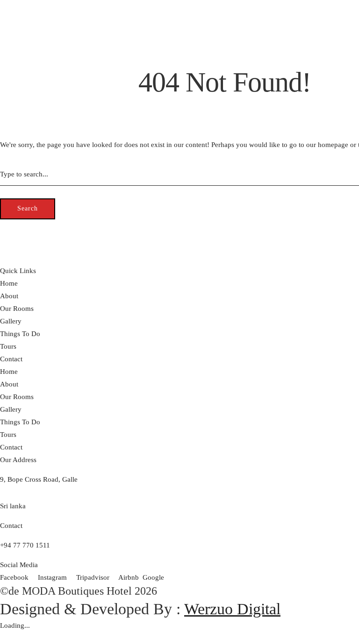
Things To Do (20, 83)
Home (9, 33)
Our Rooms (17, 58)
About (9, 45)
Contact (11, 108)
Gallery (11, 71)
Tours (8, 96)
